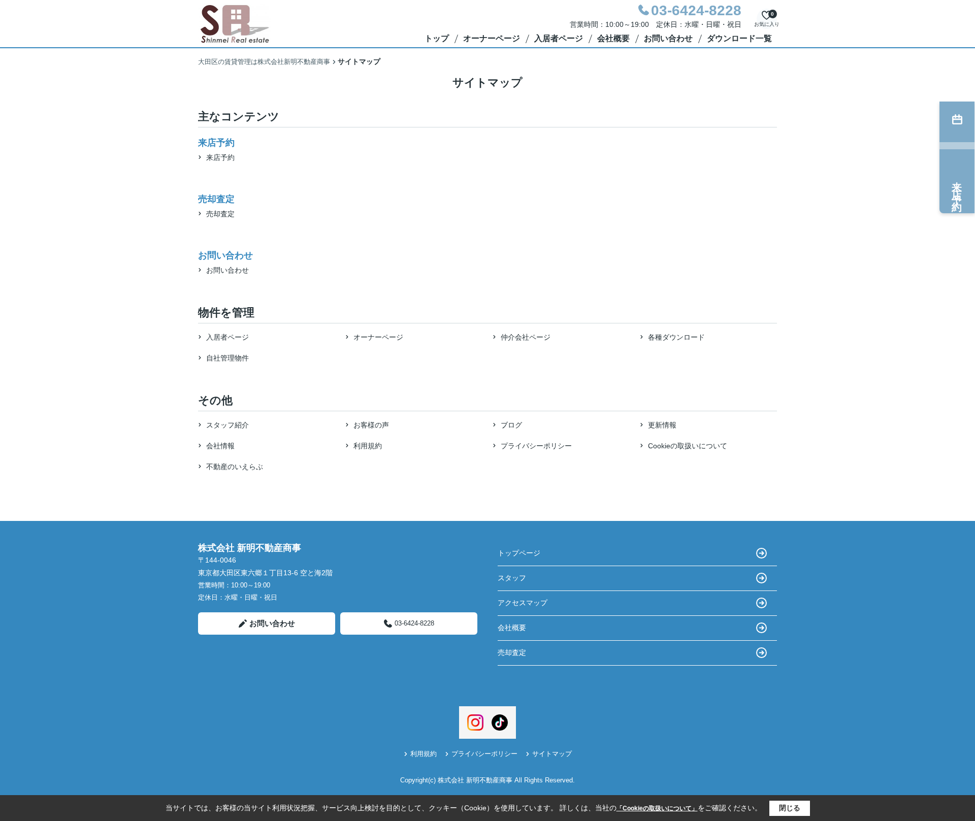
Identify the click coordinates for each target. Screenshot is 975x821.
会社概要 (613, 38)
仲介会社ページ (525, 337)
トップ (437, 38)
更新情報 (662, 425)
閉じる (789, 808)
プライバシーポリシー (536, 446)
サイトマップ (552, 754)
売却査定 (220, 214)
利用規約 (367, 446)
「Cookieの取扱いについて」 (657, 808)
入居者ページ (558, 38)
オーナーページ (491, 38)
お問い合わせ (668, 38)
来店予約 (220, 157)
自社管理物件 (227, 358)
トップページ (519, 553)
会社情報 (220, 446)
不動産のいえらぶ (234, 467)
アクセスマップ (522, 603)
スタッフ (512, 578)
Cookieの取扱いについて (687, 446)
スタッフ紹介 (227, 425)
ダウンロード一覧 (739, 38)
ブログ (511, 425)
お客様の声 (371, 425)
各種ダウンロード (676, 337)
